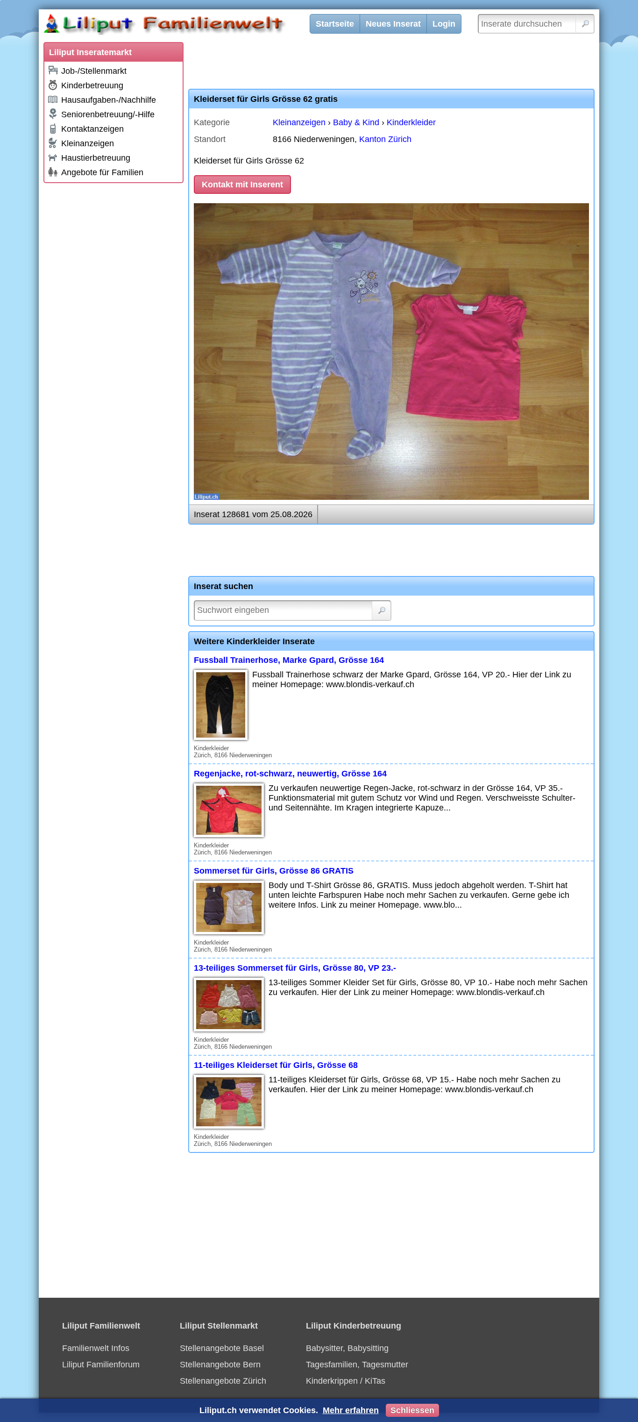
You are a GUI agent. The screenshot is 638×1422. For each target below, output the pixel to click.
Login (443, 23)
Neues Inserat (393, 23)
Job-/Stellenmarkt (94, 71)
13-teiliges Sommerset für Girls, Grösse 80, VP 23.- (295, 968)
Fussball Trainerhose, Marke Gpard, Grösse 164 (289, 660)
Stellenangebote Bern (220, 1364)
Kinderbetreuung (92, 85)
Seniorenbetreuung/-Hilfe (108, 114)
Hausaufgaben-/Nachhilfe (108, 100)
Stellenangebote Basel (222, 1348)
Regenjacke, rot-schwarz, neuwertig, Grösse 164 (290, 773)
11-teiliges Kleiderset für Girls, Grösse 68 (276, 1065)
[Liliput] (181, 26)
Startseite (335, 23)
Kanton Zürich (385, 139)
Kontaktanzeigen (92, 129)
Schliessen (412, 1410)
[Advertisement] (113, 328)
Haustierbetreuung (95, 158)
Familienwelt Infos (95, 1348)
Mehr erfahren (351, 1410)
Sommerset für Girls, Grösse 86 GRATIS (274, 870)
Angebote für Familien (102, 172)
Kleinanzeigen (87, 143)
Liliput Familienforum (101, 1364)
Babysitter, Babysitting (347, 1348)
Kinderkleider (411, 122)
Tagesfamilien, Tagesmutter (357, 1364)
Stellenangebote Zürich (223, 1381)
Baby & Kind (356, 122)
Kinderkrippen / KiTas (345, 1381)
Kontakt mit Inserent (242, 184)
